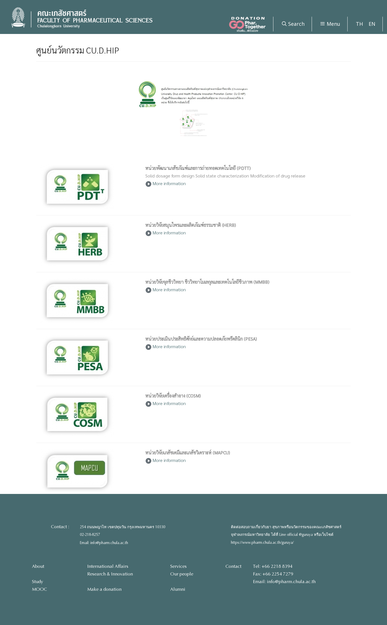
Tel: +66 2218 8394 (272, 566)
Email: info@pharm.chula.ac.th (104, 543)
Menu (332, 23)
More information (168, 183)
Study (37, 581)
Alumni (177, 589)
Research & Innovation (110, 574)
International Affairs (107, 566)
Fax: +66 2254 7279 (273, 574)
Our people (181, 574)
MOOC (39, 589)
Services (178, 566)
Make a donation (104, 589)
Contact (233, 566)
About (38, 566)
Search (296, 23)
